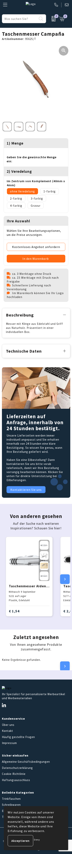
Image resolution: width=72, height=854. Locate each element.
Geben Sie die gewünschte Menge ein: (31, 159)
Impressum (9, 743)
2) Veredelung (19, 171)
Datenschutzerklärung (17, 768)
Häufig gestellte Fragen (18, 737)
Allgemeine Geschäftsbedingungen (26, 761)
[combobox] (19, 18)
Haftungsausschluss (16, 780)
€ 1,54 (14, 611)
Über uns (8, 725)
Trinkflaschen (11, 799)
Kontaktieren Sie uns (26, 490)
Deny (37, 839)
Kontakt (7, 731)
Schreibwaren (11, 805)
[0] (52, 19)
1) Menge (15, 143)
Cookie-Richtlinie (14, 774)
